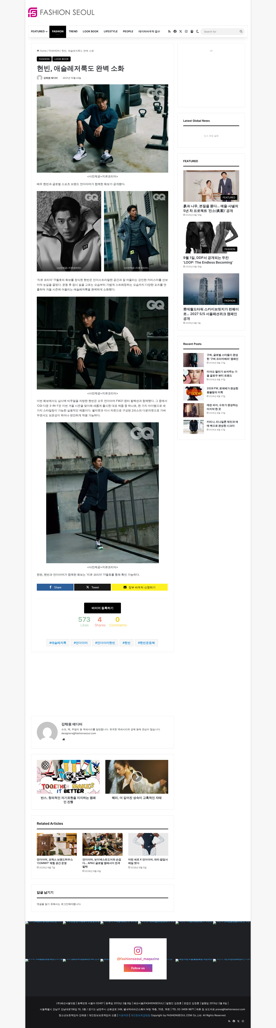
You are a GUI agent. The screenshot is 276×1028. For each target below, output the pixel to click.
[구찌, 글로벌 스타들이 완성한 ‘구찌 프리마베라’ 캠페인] (193, 360)
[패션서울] (61, 12)
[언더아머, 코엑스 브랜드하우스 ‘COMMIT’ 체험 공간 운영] (57, 844)
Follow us (138, 968)
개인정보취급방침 (140, 1015)
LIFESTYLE (111, 31)
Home (43, 50)
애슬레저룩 (58, 643)
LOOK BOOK (91, 31)
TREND (73, 31)
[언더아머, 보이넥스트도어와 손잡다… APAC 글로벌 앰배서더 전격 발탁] (102, 844)
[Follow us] (138, 953)
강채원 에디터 (51, 77)
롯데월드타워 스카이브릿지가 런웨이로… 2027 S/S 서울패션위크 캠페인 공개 (211, 313)
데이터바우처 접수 (149, 31)
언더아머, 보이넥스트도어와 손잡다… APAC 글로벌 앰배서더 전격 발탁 (101, 863)
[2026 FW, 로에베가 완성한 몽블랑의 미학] (193, 393)
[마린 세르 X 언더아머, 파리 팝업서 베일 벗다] (148, 844)
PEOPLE (128, 31)
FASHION (57, 31)
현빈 (127, 643)
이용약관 (123, 1015)
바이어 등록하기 (102, 608)
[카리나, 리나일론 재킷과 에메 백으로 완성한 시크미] (193, 427)
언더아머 (82, 643)
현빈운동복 (147, 643)
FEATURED (38, 31)
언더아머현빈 (106, 643)
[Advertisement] (171, 12)
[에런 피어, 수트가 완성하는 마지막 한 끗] (193, 410)
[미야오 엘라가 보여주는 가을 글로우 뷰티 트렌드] (193, 377)
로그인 (64, 904)
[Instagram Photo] (44, 940)
